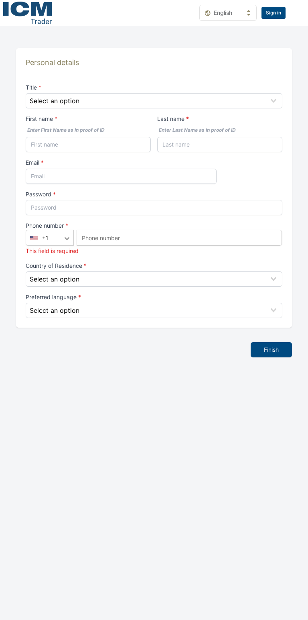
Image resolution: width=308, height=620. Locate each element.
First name (39, 118)
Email (32, 162)
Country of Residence (55, 265)
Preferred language (52, 297)
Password (39, 194)
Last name (170, 118)
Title (32, 87)
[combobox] (154, 100)
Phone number (45, 225)
